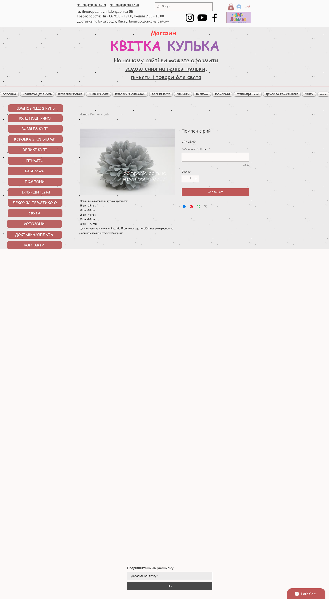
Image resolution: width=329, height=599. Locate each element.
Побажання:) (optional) (194, 149)
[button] (231, 6)
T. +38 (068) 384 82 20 (124, 5)
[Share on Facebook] (184, 206)
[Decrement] (184, 178)
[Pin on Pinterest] (191, 206)
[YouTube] (202, 17)
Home (83, 115)
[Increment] (196, 178)
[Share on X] (206, 206)
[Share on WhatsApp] (198, 206)
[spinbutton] (190, 178)
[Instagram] (189, 17)
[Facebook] (214, 17)
